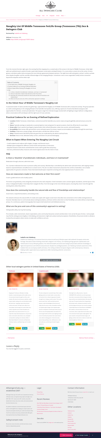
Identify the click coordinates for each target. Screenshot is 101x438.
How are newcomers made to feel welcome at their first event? (26, 93)
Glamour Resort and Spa (87, 338)
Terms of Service (40, 394)
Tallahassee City (71, 411)
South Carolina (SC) (72, 423)
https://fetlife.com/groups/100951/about (22, 39)
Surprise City (45, 288)
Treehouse (12, 271)
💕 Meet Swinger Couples (81, 435)
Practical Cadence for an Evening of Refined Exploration (22, 86)
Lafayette (70, 417)
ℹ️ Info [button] (25, 328)
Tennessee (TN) (34, 19)
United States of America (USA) (23, 19)
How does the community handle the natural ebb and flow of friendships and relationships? (30, 96)
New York (71, 288)
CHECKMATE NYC (74, 271)
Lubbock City (70, 415)
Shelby (10, 288)
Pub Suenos (10, 338)
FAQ (9, 90)
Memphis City (14, 288)
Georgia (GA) (70, 419)
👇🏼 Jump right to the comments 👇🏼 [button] (50, 260)
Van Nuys (70, 427)
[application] (64, 15)
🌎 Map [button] (12, 328)
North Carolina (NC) (72, 429)
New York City (76, 288)
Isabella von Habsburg (21, 33)
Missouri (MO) (71, 421)
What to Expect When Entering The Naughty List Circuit (22, 88)
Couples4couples (44, 271)
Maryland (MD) (71, 425)
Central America (13, 19)
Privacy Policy (40, 392)
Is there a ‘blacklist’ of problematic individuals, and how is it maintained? (29, 92)
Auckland (69, 413)
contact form (85, 392)
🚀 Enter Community (66, 435)
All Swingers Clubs (50, 10)
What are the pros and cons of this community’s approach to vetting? (28, 98)
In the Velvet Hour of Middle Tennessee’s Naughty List (21, 84)
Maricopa (40, 288)
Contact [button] (18, 328)
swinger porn (51, 422)
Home (7, 19)
